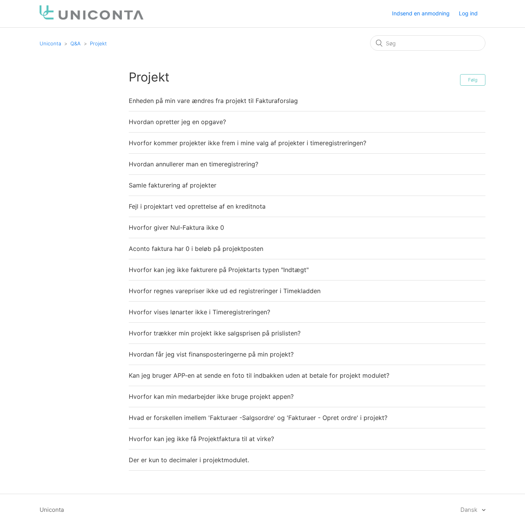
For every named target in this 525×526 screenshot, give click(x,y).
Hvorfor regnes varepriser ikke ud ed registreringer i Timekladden (225, 291)
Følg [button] (472, 80)
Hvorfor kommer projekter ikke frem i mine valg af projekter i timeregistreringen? (247, 143)
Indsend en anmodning (421, 13)
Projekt (98, 43)
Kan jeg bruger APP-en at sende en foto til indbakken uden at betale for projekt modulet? (259, 375)
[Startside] (91, 17)
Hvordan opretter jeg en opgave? (177, 122)
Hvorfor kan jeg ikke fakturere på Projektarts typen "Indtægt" (219, 270)
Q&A (75, 43)
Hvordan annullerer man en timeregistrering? (193, 164)
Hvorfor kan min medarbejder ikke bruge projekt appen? (211, 396)
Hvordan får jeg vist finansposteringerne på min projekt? (211, 354)
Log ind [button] (468, 13)
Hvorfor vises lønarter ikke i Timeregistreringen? (199, 312)
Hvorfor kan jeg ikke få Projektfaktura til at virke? (201, 439)
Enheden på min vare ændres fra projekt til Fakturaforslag (213, 101)
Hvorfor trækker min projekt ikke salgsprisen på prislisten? (215, 333)
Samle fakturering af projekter (172, 185)
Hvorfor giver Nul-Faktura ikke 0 (176, 227)
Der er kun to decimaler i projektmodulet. (189, 460)
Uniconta (50, 43)
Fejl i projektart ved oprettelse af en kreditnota (197, 206)
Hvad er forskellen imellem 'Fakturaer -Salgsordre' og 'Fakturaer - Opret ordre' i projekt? (258, 417)
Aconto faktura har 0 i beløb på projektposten (196, 248)
